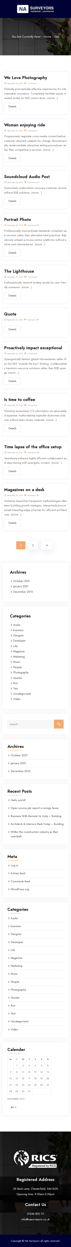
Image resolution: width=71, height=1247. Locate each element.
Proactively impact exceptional (33, 348)
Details (12, 106)
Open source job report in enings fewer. (35, 808)
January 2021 (20, 586)
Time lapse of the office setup (33, 447)
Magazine (19, 651)
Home (47, 37)
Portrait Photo (17, 219)
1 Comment (31, 83)
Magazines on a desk (24, 490)
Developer (19, 641)
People (17, 667)
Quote (10, 314)
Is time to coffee (19, 399)
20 (47, 1078)
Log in (14, 865)
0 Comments (32, 130)
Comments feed (20, 881)
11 (35, 1072)
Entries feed (18, 873)
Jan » (14, 1107)
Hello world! (18, 800)
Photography (20, 672)
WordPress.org (20, 889)
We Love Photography (25, 78)
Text (15, 688)
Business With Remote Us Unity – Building (36, 816)
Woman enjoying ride (24, 125)
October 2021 (21, 581)
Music (16, 662)
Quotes (17, 678)
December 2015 (23, 592)
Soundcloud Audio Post (27, 177)
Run (15, 683)
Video (16, 699)
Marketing (19, 657)
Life (15, 646)
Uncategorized (22, 694)
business (18, 630)
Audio (16, 625)
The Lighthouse (19, 271)
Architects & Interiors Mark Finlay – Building (37, 824)
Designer (18, 635)
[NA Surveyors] (35, 9)
